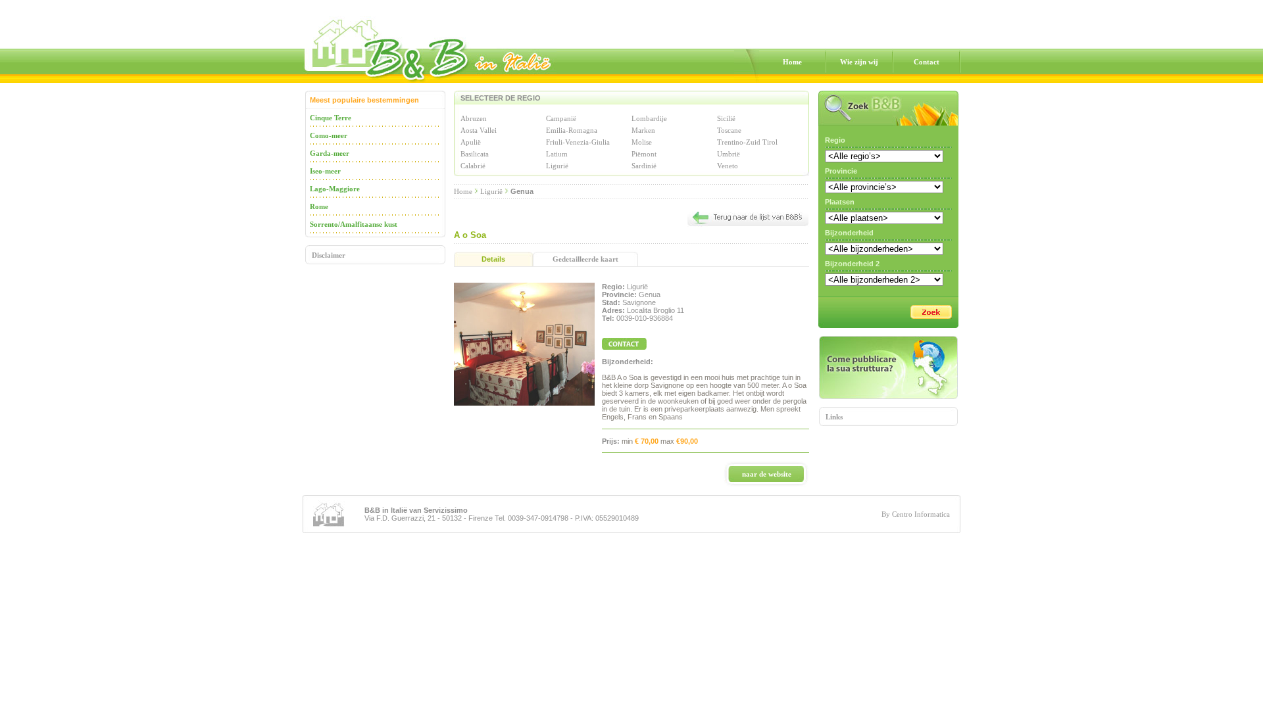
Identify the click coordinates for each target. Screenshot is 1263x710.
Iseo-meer (325, 171)
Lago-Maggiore (335, 189)
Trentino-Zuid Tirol (747, 142)
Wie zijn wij (859, 62)
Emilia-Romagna (571, 130)
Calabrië (472, 166)
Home (792, 62)
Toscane (729, 130)
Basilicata (474, 154)
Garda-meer (329, 153)
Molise (642, 142)
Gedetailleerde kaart (585, 259)
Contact (926, 62)
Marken (643, 130)
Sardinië (644, 166)
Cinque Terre (330, 118)
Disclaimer (328, 255)
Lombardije (649, 118)
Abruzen (473, 118)
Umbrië (728, 154)
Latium (557, 154)
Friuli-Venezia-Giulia (578, 142)
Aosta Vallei (478, 130)
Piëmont (644, 154)
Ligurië (557, 166)
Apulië (470, 142)
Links (834, 417)
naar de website (766, 474)
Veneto (727, 166)
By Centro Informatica (915, 514)
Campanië (561, 118)
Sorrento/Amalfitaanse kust (353, 224)
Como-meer (328, 135)
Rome (319, 206)
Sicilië (726, 118)
